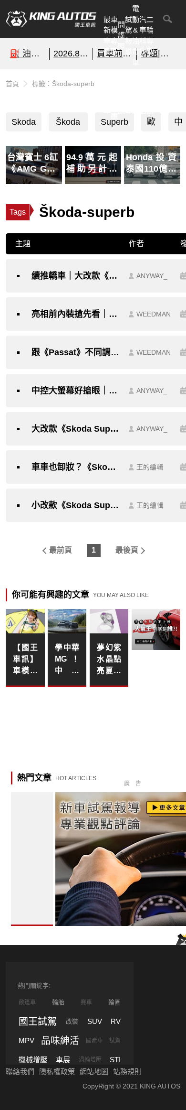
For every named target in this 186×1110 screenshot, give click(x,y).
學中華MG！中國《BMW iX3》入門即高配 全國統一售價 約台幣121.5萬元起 (67, 659)
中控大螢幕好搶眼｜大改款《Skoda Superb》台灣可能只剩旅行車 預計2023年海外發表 (75, 390)
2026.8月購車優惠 (71, 53)
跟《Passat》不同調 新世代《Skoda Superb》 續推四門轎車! (75, 352)
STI (115, 1060)
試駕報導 (128, 35)
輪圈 (114, 1002)
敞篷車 (27, 1002)
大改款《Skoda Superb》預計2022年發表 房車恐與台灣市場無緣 (75, 429)
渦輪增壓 (90, 1059)
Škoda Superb (68, 124)
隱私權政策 (57, 1071)
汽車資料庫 (114, 94)
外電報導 (128, 94)
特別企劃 (150, 94)
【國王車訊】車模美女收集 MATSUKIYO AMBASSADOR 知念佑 (25, 659)
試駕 (115, 1040)
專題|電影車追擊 (158, 53)
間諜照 (121, 35)
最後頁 (126, 550)
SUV (94, 1021)
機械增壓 (33, 1060)
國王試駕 (38, 1021)
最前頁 (60, 550)
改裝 (72, 1021)
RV (116, 1021)
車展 (63, 1060)
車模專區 (114, 35)
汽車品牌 (135, 94)
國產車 (94, 1040)
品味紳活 (142, 94)
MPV (26, 1040)
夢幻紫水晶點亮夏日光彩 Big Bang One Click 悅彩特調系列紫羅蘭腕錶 (109, 659)
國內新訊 (121, 94)
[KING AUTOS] (51, 19)
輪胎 (58, 1002)
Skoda (23, 122)
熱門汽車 (107, 94)
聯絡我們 (20, 1071)
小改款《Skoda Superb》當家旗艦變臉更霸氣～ (75, 505)
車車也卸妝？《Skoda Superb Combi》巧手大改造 (75, 467)
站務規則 (127, 1071)
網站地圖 (94, 1071)
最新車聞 (107, 35)
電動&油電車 (135, 35)
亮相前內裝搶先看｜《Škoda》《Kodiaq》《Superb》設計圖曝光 (75, 314)
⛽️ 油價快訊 (27, 53)
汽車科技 (142, 35)
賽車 (86, 1002)
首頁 (12, 83)
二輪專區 (150, 35)
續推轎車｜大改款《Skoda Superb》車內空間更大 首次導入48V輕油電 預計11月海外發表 (75, 276)
